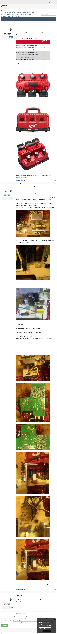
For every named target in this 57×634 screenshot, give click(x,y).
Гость (53, 2)
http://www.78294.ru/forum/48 (21, 177)
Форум (2, 12)
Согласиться (46, 631)
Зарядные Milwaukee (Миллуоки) (19, 14)
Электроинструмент (9, 12)
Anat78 (7, 22)
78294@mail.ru (40, 346)
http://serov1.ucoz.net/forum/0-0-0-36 (42, 595)
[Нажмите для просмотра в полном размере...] (33, 49)
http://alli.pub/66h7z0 (33, 193)
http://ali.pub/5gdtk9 (47, 199)
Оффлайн (11, 37)
